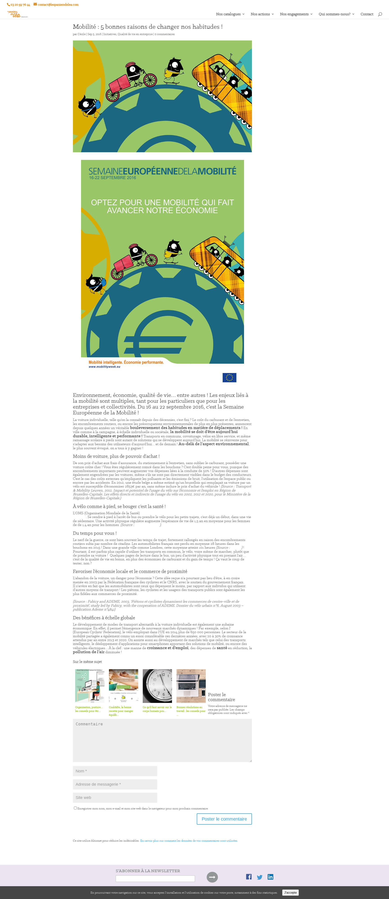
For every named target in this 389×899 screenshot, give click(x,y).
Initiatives (109, 34)
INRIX (236, 547)
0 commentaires (165, 34)
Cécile (82, 34)
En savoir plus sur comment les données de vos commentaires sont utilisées (188, 841)
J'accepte (290, 892)
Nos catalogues (228, 14)
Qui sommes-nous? (335, 14)
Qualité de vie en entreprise (135, 34)
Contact (367, 14)
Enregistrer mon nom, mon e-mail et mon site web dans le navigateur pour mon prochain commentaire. (142, 808)
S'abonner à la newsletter (148, 871)
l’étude (246, 578)
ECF (234, 628)
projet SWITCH (147, 524)
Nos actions (260, 14)
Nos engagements (294, 14)
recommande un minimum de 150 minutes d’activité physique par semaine (157, 515)
